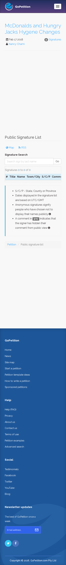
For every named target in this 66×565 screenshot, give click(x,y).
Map (11, 147)
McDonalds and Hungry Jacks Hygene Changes (33, 29)
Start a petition (13, 368)
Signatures (55, 39)
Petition (11, 244)
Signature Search (16, 154)
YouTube (9, 487)
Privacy (9, 415)
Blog (7, 494)
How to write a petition (17, 381)
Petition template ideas (17, 374)
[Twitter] (8, 543)
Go (57, 161)
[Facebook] (15, 543)
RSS (23, 147)
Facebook (10, 475)
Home (8, 349)
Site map (9, 362)
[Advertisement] (33, 94)
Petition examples (14, 440)
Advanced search (14, 446)
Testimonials (11, 469)
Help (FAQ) (10, 409)
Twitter (8, 481)
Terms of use (12, 434)
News (8, 356)
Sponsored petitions (16, 387)
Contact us (11, 428)
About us (10, 422)
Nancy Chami (17, 44)
